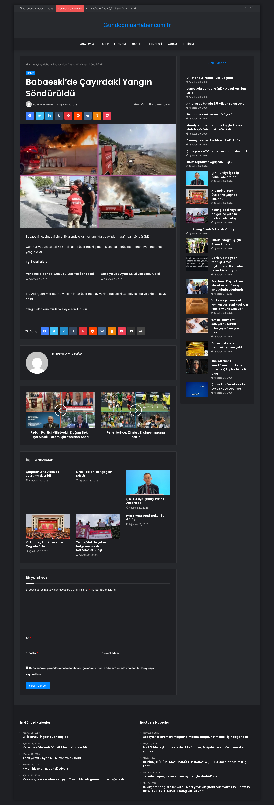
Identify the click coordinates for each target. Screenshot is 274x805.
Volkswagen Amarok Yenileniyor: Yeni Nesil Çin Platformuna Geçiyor (229, 304)
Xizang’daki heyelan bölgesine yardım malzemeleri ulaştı (91, 546)
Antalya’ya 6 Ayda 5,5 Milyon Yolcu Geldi (111, 8)
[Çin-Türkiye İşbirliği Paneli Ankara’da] (148, 482)
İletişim (188, 44)
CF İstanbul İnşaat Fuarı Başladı (209, 78)
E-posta (32, 653)
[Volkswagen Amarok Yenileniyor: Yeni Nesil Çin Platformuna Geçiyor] (197, 306)
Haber (104, 44)
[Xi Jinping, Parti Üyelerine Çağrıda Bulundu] (48, 526)
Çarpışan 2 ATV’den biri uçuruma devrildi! (43, 474)
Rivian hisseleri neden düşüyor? (209, 114)
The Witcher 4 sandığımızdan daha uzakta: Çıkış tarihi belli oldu (228, 367)
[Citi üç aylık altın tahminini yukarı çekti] (197, 348)
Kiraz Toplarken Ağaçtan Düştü (94, 474)
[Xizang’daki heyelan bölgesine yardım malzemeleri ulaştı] (98, 526)
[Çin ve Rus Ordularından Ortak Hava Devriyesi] (197, 389)
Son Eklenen (217, 63)
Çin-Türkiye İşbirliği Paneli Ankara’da (145, 501)
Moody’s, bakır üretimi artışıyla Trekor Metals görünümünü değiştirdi (214, 127)
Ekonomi (120, 44)
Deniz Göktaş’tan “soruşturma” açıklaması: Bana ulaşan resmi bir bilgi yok (229, 264)
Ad (28, 638)
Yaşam (172, 44)
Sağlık (137, 44)
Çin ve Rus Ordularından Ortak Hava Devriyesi (229, 386)
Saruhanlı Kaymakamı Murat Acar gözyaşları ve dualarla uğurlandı (227, 285)
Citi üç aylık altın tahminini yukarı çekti (227, 345)
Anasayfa (87, 44)
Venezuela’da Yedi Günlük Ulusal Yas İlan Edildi (60, 274)
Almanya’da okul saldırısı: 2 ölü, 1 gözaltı (215, 140)
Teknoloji (154, 44)
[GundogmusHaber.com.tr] (137, 25)
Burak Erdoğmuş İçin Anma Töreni (226, 242)
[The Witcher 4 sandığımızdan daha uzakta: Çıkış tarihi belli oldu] (197, 366)
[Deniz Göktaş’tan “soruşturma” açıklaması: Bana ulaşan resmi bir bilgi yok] (197, 263)
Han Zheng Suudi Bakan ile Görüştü (145, 517)
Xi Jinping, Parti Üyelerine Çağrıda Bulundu (44, 544)
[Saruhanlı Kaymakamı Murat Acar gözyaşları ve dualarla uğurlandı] (197, 286)
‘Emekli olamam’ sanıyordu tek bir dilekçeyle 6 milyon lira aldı (228, 326)
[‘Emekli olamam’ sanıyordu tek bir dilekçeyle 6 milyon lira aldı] (197, 325)
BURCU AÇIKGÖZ (43, 104)
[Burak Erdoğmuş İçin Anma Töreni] (197, 245)
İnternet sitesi (110, 653)
